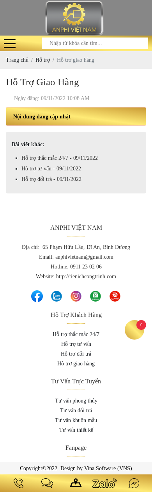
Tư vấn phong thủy (76, 401)
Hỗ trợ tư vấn (76, 344)
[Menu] (10, 43)
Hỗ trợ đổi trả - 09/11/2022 (51, 179)
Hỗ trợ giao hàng (76, 364)
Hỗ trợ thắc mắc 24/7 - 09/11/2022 (59, 158)
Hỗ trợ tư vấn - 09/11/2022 (51, 169)
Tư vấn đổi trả (76, 410)
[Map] (76, 483)
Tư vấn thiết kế (76, 430)
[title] (18, 483)
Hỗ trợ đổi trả (76, 354)
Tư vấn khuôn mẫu (76, 420)
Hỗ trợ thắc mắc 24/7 (76, 334)
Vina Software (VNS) (108, 468)
